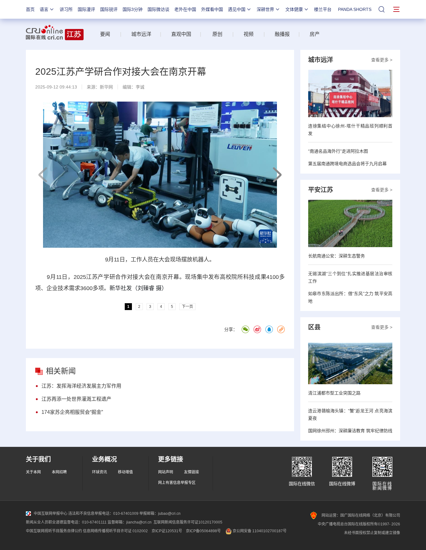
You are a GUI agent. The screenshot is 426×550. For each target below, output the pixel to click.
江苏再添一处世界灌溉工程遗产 (76, 399)
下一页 (277, 174)
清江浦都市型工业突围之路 (334, 392)
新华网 (106, 86)
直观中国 (181, 34)
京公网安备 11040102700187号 (259, 531)
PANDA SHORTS (354, 9)
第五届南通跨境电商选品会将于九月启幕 (347, 163)
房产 (315, 34)
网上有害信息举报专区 (177, 483)
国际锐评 (109, 9)
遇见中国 (236, 9)
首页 (30, 9)
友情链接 (191, 472)
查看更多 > (381, 59)
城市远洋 (138, 34)
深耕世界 (265, 9)
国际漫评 (86, 9)
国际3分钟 (133, 9)
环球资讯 (99, 472)
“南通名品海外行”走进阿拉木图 (338, 151)
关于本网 (33, 472)
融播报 (282, 34)
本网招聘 (59, 472)
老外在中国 (185, 9)
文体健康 (294, 9)
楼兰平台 (323, 9)
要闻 (105, 34)
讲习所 (66, 9)
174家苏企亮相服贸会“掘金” (72, 412)
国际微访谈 (158, 9)
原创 (217, 34)
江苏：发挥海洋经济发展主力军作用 (81, 386)
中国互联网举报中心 (50, 513)
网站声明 (165, 472)
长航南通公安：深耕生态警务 (336, 255)
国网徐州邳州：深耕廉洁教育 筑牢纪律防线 (350, 430)
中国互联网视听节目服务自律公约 (54, 531)
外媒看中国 (212, 9)
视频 (249, 34)
